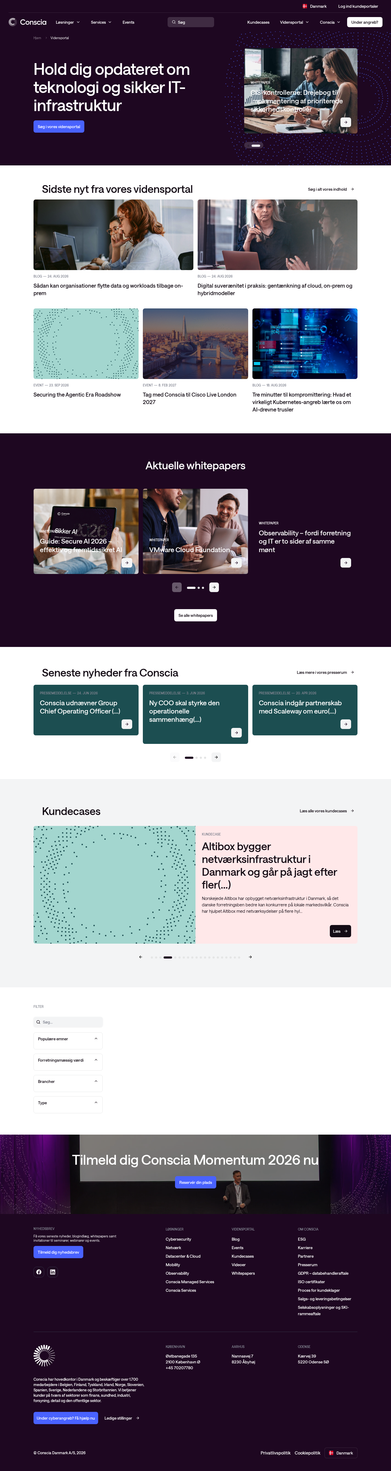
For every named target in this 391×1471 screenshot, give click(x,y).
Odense (304, 1337)
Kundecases (258, 22)
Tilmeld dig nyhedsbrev (58, 1242)
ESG (302, 1229)
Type (42, 1092)
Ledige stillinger (118, 1408)
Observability (177, 1263)
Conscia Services (181, 1280)
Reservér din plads (195, 1172)
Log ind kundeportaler (358, 6)
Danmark (318, 6)
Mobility (173, 1254)
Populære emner (53, 1028)
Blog (236, 1229)
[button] (214, 587)
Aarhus (238, 1337)
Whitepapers (243, 1263)
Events (237, 1237)
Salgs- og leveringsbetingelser (324, 1288)
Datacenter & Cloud (183, 1246)
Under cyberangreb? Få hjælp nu (66, 1408)
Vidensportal (291, 22)
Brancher (46, 1071)
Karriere (305, 1237)
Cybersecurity (178, 1229)
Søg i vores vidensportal (59, 126)
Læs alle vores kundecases (323, 810)
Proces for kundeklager (319, 1280)
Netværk (173, 1237)
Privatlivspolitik (275, 1442)
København (175, 1337)
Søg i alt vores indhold (327, 189)
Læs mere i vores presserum (322, 672)
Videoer (239, 1254)
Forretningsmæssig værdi (61, 1050)
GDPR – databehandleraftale (323, 1263)
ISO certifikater (311, 1271)
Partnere (306, 1246)
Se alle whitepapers (195, 615)
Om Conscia (308, 1219)
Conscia (327, 22)
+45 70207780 (179, 1357)
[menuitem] (195, 1229)
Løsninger (175, 1219)
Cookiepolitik (307, 1442)
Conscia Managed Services (190, 1271)
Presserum (307, 1254)
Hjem (37, 38)
